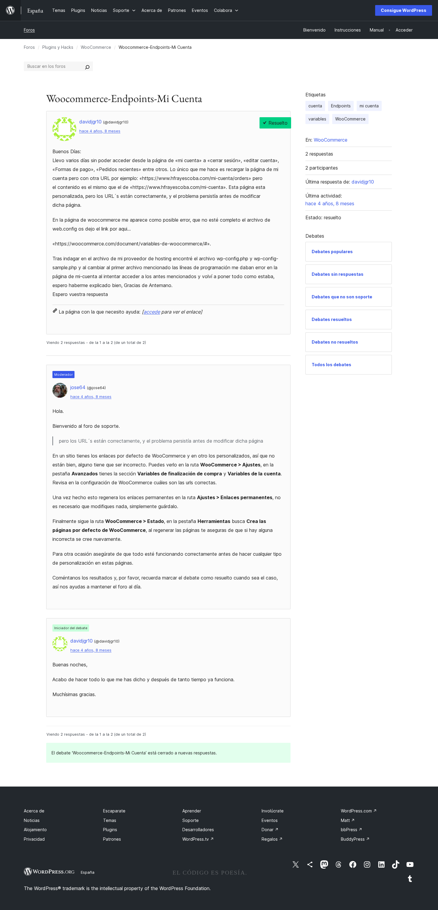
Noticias (32, 820)
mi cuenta (369, 105)
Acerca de (34, 810)
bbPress (351, 829)
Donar (270, 829)
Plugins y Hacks (57, 47)
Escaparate (114, 810)
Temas (109, 820)
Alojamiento (35, 829)
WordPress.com (359, 810)
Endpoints (341, 105)
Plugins (110, 829)
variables (317, 118)
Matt (348, 820)
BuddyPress (355, 839)
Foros (29, 29)
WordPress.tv (198, 839)
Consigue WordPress (403, 10)
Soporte (190, 820)
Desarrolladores (198, 829)
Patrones (112, 839)
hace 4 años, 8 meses (99, 131)
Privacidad (34, 839)
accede (152, 312)
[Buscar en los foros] (87, 66)
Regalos (272, 839)
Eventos (270, 820)
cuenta (315, 105)
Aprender (191, 810)
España (87, 872)
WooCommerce (96, 47)
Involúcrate (273, 810)
